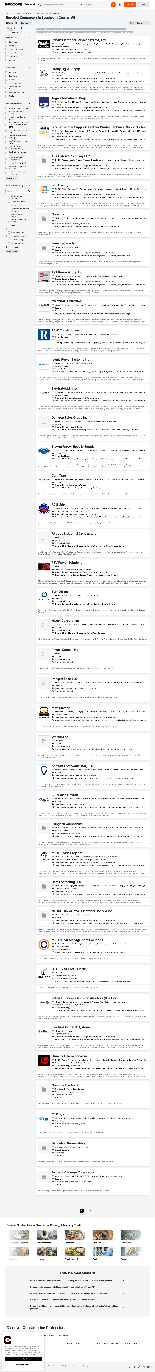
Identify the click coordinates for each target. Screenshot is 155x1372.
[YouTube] (148, 1367)
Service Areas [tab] (63, 1335)
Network (30, 4)
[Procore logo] (13, 4)
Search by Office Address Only (15, 30)
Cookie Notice (32, 1354)
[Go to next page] (103, 1211)
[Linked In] (130, 1367)
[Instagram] (144, 1367)
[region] (23, 1351)
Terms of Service (53, 1366)
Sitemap (85, 1366)
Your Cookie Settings (23, 1364)
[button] (6, 42)
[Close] (41, 1335)
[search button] (113, 4)
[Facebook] (134, 1367)
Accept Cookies (23, 1359)
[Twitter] (139, 1367)
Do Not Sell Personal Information (71, 1366)
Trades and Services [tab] (47, 1335)
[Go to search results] (29, 191)
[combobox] (96, 5)
